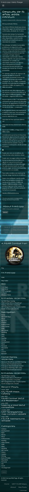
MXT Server (4, 330)
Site (2, 350)
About (3, 319)
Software (4, 293)
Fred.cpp (24, 20)
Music (3, 344)
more (4, 472)
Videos (3, 452)
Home (3, 315)
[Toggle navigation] (3, 5)
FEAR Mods (4, 289)
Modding (4, 332)
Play (2, 268)
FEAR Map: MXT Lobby (15, 368)
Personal (4, 346)
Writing (3, 340)
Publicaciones (5, 324)
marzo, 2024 (5, 390)
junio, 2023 (4, 403)
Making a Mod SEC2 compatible (10, 305)
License (3, 352)
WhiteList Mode (6, 295)
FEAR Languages (6, 291)
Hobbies (3, 322)
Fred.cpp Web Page (12, 2)
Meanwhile (4, 348)
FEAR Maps (4, 287)
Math (3, 336)
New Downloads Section (14, 364)
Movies (3, 435)
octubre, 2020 (5, 410)
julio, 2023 (4, 396)
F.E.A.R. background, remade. (10, 309)
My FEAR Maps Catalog (8, 301)
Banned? (4, 353)
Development (5, 342)
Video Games (5, 326)
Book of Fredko (5, 458)
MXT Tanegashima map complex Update (13, 307)
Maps (3, 334)
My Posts (4, 321)
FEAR (2, 277)
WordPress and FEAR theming (17, 362)
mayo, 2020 (4, 417)
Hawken (3, 454)
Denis (3, 370)
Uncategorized (17, 198)
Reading (3, 338)
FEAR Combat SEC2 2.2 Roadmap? (11, 303)
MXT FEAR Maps (6, 317)
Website (5, 212)
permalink (16, 200)
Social (3, 466)
